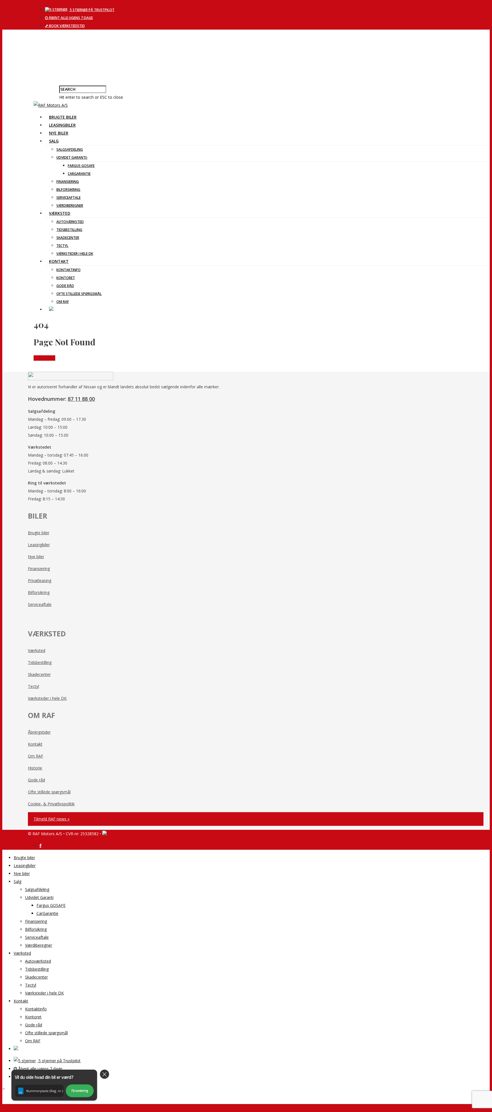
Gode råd (65, 285)
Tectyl (62, 245)
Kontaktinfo (68, 269)
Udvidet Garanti (71, 157)
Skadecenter (67, 237)
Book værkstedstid (66, 25)
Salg (54, 141)
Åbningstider (39, 732)
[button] (54, 1085)
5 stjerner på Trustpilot (91, 9)
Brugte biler (63, 117)
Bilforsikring (68, 189)
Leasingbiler (62, 125)
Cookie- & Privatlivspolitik (51, 803)
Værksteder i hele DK (74, 253)
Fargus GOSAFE (81, 165)
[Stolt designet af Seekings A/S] (104, 833)
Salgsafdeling (69, 149)
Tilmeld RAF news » (51, 819)
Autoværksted (70, 221)
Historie (35, 768)
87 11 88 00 (81, 398)
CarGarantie (79, 173)
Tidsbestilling (69, 229)
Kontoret (65, 277)
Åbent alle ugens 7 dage (70, 17)
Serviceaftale (68, 197)
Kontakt (59, 261)
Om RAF (62, 301)
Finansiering (67, 181)
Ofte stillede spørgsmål (79, 293)
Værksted (59, 213)
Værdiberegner (69, 205)
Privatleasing (39, 580)
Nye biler (58, 133)
